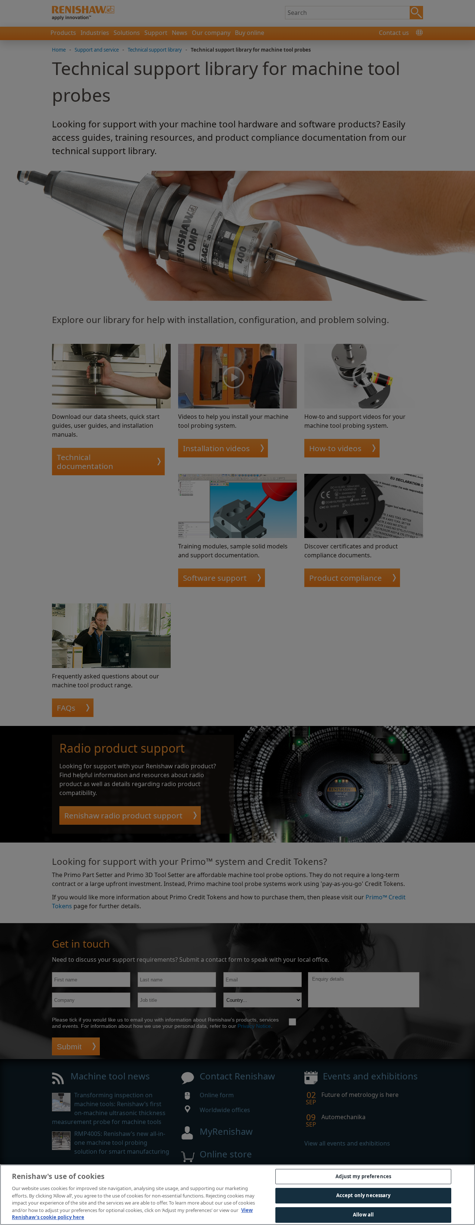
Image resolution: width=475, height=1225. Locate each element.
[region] (237, 1194)
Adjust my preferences (363, 1176)
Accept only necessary (363, 1195)
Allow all (363, 1214)
